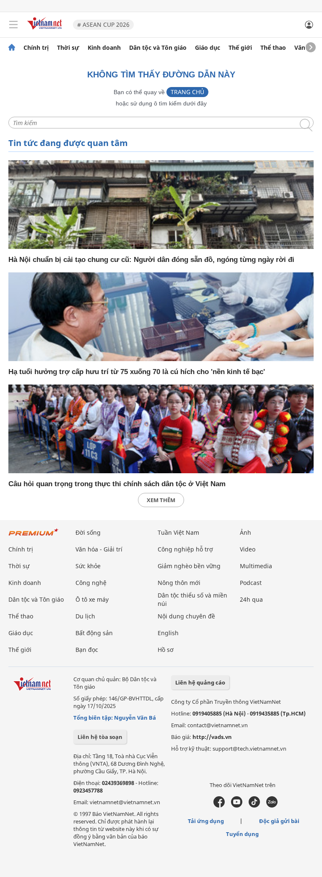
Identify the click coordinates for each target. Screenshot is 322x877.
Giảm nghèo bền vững (189, 566)
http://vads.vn (212, 737)
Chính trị (36, 48)
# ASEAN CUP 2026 (103, 24)
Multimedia (256, 566)
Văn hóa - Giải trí (98, 549)
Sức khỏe (88, 566)
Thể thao (273, 48)
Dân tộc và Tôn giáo (158, 48)
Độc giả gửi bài (279, 821)
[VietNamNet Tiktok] (254, 805)
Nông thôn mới (179, 583)
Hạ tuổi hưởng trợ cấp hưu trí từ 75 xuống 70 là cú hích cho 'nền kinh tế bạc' (136, 372)
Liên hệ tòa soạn (100, 737)
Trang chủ (187, 92)
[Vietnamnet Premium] (33, 536)
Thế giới (240, 48)
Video (247, 549)
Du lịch (85, 616)
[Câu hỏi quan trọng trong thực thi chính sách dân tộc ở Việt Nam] (161, 429)
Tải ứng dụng (206, 821)
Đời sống (88, 532)
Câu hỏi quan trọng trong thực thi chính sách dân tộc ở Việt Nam (117, 484)
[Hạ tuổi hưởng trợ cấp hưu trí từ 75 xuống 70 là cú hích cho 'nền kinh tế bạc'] (161, 316)
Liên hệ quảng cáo (200, 682)
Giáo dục (207, 48)
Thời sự (68, 48)
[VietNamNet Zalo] (272, 805)
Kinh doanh (104, 48)
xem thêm (161, 500)
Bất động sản (94, 633)
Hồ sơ (166, 650)
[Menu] (13, 25)
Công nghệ (90, 583)
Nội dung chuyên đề (186, 616)
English (168, 633)
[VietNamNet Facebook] (219, 805)
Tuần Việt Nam (178, 532)
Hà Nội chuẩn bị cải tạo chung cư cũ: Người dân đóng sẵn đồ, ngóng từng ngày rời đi (151, 260)
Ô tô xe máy (92, 599)
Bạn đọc (86, 650)
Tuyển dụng (242, 834)
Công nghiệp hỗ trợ (185, 549)
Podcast (251, 583)
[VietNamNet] (11, 47)
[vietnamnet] (46, 30)
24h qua (251, 599)
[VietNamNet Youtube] (236, 805)
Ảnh (245, 532)
